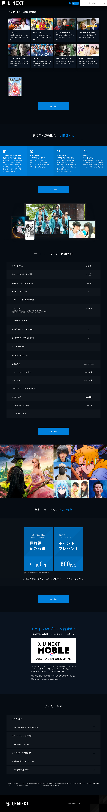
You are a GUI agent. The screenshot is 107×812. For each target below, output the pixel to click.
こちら (35, 312)
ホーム (65, 803)
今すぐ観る (93, 3)
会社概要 (69, 803)
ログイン (75, 3)
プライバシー (74, 803)
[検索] (70, 3)
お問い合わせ (81, 803)
